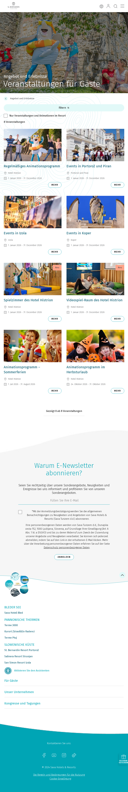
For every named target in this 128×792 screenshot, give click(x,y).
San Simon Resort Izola (17, 662)
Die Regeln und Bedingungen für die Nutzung (59, 774)
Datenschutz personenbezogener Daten (67, 547)
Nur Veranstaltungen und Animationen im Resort (37, 115)
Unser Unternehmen (19, 692)
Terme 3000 (11, 625)
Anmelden (64, 557)
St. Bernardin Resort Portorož (21, 650)
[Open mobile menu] (122, 6)
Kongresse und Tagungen (22, 703)
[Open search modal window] (115, 6)
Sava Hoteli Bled (13, 612)
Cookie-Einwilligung (60, 778)
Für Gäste (11, 680)
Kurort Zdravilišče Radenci (19, 631)
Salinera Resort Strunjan (18, 656)
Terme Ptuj (10, 637)
